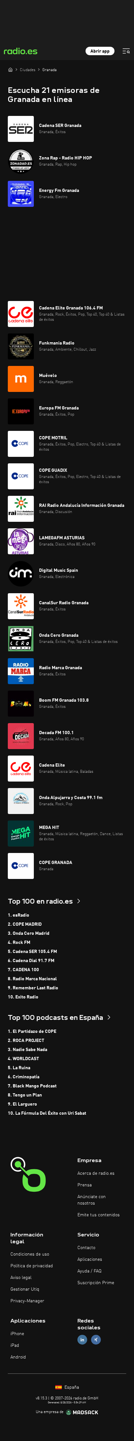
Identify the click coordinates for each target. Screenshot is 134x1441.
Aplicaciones (89, 1259)
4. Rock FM (19, 942)
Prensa (84, 1185)
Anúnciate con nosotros (91, 1200)
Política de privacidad (31, 1266)
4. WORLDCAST (23, 1059)
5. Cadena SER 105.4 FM (32, 951)
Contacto (86, 1248)
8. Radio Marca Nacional (32, 979)
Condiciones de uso (29, 1254)
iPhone (17, 1334)
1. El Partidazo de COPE (32, 1031)
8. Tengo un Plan (25, 1095)
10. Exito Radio (23, 997)
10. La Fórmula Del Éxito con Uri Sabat (47, 1113)
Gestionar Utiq (24, 1289)
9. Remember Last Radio (33, 988)
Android (18, 1357)
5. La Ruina (19, 1068)
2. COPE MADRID (25, 924)
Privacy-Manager (27, 1301)
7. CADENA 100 (23, 970)
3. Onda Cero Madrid (28, 933)
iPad (14, 1345)
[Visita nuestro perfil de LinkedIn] (82, 1339)
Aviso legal (21, 1277)
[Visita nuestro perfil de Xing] (96, 1339)
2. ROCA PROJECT (26, 1040)
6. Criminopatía (23, 1077)
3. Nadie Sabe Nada (27, 1049)
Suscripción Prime (95, 1283)
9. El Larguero (22, 1104)
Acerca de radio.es (95, 1173)
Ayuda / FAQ (89, 1271)
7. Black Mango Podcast (32, 1086)
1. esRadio (18, 915)
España (71, 1387)
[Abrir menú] (126, 51)
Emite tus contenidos (98, 1215)
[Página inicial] (10, 69)
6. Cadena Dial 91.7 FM (31, 961)
